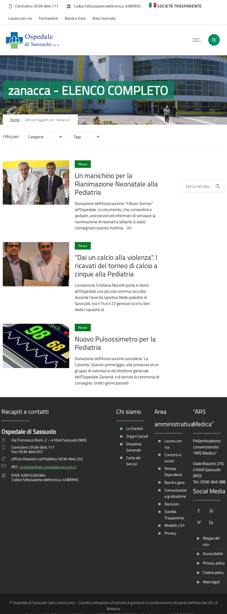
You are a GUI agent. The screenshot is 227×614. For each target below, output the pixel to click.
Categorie (35, 137)
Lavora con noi (20, 18)
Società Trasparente (174, 514)
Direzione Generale (133, 447)
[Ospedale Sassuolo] (33, 40)
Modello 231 (174, 525)
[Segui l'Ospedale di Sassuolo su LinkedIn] (211, 522)
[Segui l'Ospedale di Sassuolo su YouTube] (211, 511)
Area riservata (103, 18)
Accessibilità (213, 553)
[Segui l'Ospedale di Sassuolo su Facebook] (199, 511)
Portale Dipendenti (173, 471)
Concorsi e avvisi (172, 458)
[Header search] (214, 39)
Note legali (211, 582)
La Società (134, 428)
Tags (77, 137)
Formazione (48, 18)
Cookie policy (213, 572)
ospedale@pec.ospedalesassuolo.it (48, 467)
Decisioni (171, 504)
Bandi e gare (174, 482)
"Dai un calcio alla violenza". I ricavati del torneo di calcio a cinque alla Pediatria (116, 265)
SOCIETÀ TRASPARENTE (179, 6)
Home (14, 119)
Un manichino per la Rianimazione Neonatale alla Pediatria (116, 183)
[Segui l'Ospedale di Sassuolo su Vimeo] (199, 522)
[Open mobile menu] (198, 39)
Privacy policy (214, 563)
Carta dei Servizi (133, 461)
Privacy (170, 533)
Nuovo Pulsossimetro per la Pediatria (115, 343)
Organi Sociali (137, 436)
